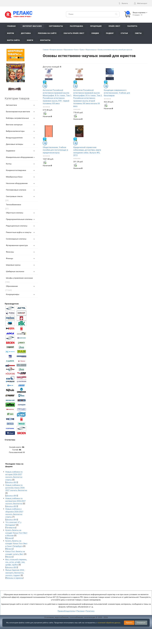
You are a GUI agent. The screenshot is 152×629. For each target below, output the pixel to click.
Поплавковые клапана (16, 190)
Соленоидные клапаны (16, 239)
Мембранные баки (14, 177)
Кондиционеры (12, 294)
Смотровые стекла (14, 196)
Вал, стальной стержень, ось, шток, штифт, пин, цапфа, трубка (16, 562)
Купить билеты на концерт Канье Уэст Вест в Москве (16, 533)
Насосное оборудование (17, 183)
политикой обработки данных (108, 623)
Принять (129, 623)
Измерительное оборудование (19, 157)
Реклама (80, 611)
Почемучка (11, 527)
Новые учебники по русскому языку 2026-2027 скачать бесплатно (16, 488)
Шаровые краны (13, 265)
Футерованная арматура (17, 245)
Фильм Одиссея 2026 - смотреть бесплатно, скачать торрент (15, 572)
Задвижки (10, 151)
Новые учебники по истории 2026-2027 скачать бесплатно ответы (14, 476)
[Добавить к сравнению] (45, 86)
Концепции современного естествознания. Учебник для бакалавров (117, 93)
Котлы (9, 164)
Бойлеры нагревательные (17, 118)
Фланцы (9, 258)
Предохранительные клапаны (19, 219)
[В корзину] (45, 113)
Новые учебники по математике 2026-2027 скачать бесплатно (15, 501)
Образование (12, 286)
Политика (90, 611)
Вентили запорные (14, 124)
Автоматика (11, 105)
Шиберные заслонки (15, 271)
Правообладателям (66, 611)
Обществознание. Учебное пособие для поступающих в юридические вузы (55, 150)
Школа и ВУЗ (11, 482)
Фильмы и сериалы (14, 578)
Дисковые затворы (14, 144)
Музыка (9, 538)
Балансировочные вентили (18, 111)
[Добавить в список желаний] (45, 82)
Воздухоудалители (14, 138)
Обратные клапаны (14, 213)
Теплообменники (13, 204)
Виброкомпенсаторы (15, 131)
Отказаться (141, 623)
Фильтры (10, 252)
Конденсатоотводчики (16, 170)
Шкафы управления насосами (19, 278)
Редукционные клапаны (16, 226)
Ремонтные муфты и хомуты (18, 232)
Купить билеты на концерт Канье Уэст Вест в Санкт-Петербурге (16, 543)
